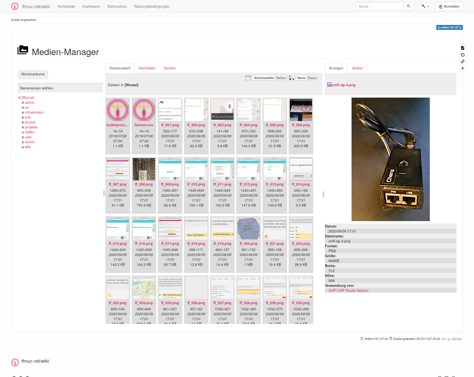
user (28, 136)
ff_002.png (196, 124)
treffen (30, 131)
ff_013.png (275, 184)
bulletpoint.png (120, 124)
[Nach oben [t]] (462, 68)
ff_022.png (301, 243)
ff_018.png (196, 243)
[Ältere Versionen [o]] (462, 54)
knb (28, 117)
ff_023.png (118, 302)
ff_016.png (144, 243)
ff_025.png (170, 302)
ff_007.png (118, 184)
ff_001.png (170, 124)
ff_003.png (222, 124)
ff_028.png (248, 302)
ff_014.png (301, 184)
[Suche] (408, 6)
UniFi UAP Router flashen (349, 290)
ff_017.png (170, 243)
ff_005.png (275, 124)
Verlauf (357, 67)
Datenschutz (117, 6)
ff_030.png (301, 302)
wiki (28, 146)
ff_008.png (144, 184)
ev (27, 107)
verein (30, 141)
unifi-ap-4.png (344, 84)
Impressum (91, 6)
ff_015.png (118, 243)
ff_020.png (248, 243)
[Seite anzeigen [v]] (462, 47)
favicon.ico (144, 124)
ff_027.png (222, 302)
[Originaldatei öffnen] (391, 158)
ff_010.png (196, 184)
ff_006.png (301, 124)
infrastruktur (34, 112)
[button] (425, 6)
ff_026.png (196, 302)
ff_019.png (222, 243)
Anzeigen (336, 67)
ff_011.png (222, 184)
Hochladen (147, 67)
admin (30, 102)
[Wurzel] (27, 97)
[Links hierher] (462, 61)
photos (30, 122)
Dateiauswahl (119, 67)
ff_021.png (275, 243)
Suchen (170, 67)
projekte (31, 127)
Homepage (66, 6)
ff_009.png (170, 184)
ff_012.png (248, 184)
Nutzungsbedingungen (152, 6)
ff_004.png (248, 124)
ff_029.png (275, 302)
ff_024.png (144, 302)
